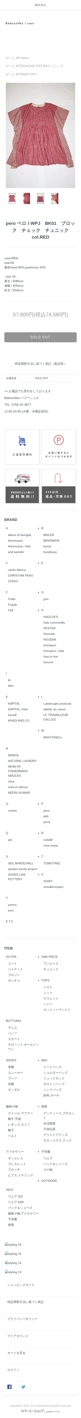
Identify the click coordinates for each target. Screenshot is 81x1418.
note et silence (18, 787)
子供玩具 (49, 1129)
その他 (47, 1169)
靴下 (11, 1130)
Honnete (49, 634)
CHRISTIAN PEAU (20, 575)
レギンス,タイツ (19, 1124)
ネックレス (15, 1158)
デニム (12, 1027)
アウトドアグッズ (55, 1134)
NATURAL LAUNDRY (22, 761)
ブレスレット (17, 1164)
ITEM (22, 66)
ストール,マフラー (20, 1113)
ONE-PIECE (37, 66)
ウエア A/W (16, 1202)
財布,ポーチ (51, 1095)
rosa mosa (50, 845)
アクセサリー (15, 1151)
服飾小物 (12, 1106)
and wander (16, 552)
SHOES (11, 1060)
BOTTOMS (13, 1021)
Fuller (12, 599)
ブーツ (12, 1078)
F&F (11, 610)
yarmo (12, 904)
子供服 (45, 1151)
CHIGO (13, 581)
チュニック (56, 66)
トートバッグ (52, 1067)
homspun (49, 645)
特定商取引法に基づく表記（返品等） (40, 363)
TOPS (32, 74)
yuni (11, 910)
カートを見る (16, 1353)
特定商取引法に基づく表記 (25, 1302)
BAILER (48, 535)
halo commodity (54, 622)
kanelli (12, 715)
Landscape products (57, 703)
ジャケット (15, 969)
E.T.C (9, 921)
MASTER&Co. (53, 737)
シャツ (47, 1004)
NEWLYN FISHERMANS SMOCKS (18, 771)
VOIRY (48, 881)
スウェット (51, 998)
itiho (11, 685)
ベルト (12, 1136)
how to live (50, 656)
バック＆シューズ (55, 1164)
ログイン (13, 1370)
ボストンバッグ (54, 1084)
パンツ (12, 1033)
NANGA (13, 755)
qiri (10, 839)
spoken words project (22, 869)
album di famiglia (19, 535)
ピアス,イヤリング (20, 1175)
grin (46, 599)
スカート (14, 1039)
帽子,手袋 (14, 1119)
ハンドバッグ (52, 1089)
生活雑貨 (49, 1123)
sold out (40, 337)
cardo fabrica (17, 570)
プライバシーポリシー (22, 1319)
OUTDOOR (49, 1180)
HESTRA (49, 628)
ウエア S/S (15, 1196)
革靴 (11, 1067)
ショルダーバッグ (55, 1072)
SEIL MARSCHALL (20, 863)
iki (9, 680)
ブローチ (14, 1169)
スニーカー (15, 1072)
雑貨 (44, 1106)
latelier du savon (54, 709)
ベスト (47, 987)
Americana (15, 540)
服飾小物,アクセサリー (23, 1213)
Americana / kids (19, 546)
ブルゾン (14, 975)
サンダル (14, 1089)
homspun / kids (53, 651)
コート (12, 963)
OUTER (11, 956)
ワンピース (51, 963)
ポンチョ (14, 980)
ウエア (47, 1158)
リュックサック (54, 1078)
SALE (9, 1189)
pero (26, 58)
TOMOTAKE (51, 863)
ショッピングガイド (21, 1285)
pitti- (46, 816)
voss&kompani (53, 887)
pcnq (46, 822)
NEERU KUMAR (19, 792)
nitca (11, 781)
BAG (44, 1060)
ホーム (10, 58)
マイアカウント (18, 1336)
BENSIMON (51, 540)
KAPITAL (14, 703)
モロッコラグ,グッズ (57, 1140)
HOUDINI (49, 639)
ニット (47, 992)
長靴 (11, 1084)
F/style (12, 604)
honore (48, 662)
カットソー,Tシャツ (56, 1009)
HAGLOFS (50, 617)
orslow (12, 810)
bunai (47, 546)
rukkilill (47, 839)
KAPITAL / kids (18, 709)
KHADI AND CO (18, 720)
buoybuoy (50, 552)
